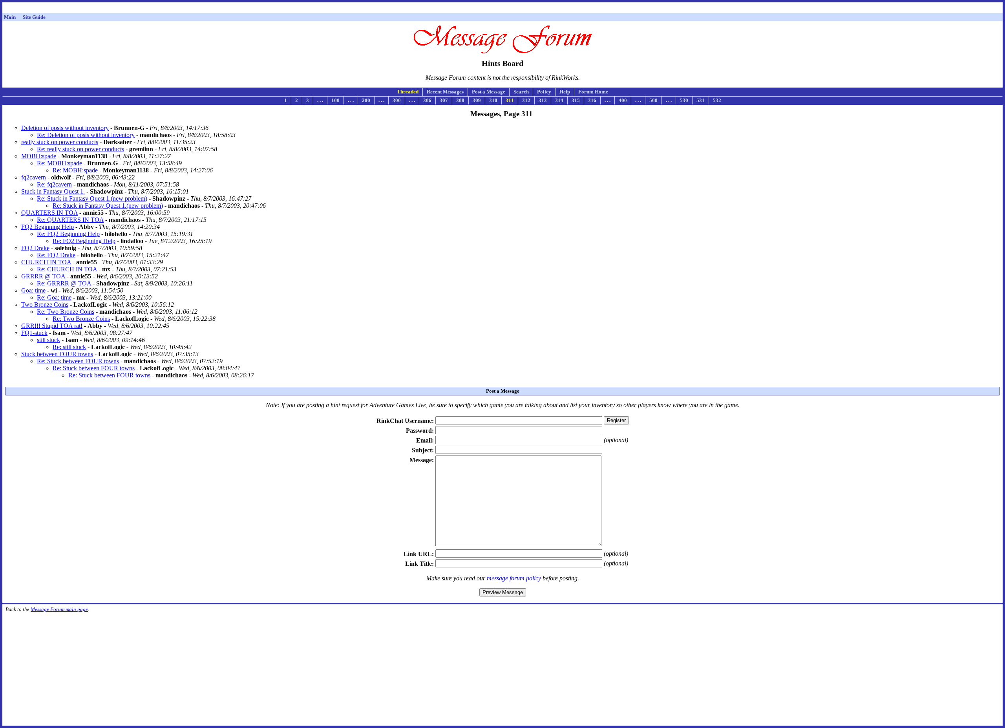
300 (397, 100)
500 (653, 100)
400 (623, 100)
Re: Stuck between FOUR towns (78, 361)
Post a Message (488, 92)
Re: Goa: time (54, 297)
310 (493, 100)
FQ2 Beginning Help (47, 226)
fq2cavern (33, 177)
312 (526, 100)
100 (335, 100)
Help (564, 92)
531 (700, 100)
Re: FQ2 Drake (56, 255)
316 (592, 100)
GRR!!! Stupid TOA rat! (51, 325)
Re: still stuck (69, 347)
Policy (544, 92)
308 (460, 100)
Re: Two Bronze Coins (65, 311)
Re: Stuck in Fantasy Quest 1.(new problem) (92, 198)
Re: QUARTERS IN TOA (70, 219)
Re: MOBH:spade (59, 163)
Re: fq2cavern (54, 184)
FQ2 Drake (35, 248)
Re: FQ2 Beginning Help (68, 233)
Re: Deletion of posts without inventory (86, 135)
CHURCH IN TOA (46, 262)
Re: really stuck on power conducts (80, 149)
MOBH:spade (38, 156)
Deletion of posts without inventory (65, 127)
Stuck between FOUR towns (57, 354)
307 (444, 100)
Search (521, 92)
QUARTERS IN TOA (49, 212)
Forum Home (593, 92)
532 (717, 100)
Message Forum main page (59, 609)
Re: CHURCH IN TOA (67, 269)
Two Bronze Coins (44, 304)
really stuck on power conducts (59, 142)
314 (559, 100)
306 (427, 100)
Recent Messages (445, 92)
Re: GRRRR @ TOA (64, 283)
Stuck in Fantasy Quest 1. (53, 191)
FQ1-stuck (34, 332)
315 (576, 100)
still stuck (48, 340)
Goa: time (33, 290)
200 (366, 100)
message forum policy (514, 578)
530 (684, 100)
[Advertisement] (502, 9)
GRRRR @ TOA (43, 276)
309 (477, 100)
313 (543, 100)
